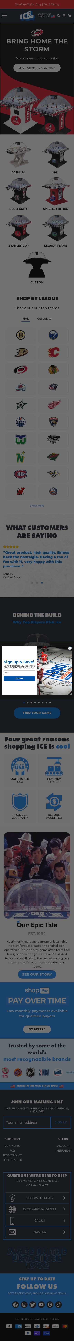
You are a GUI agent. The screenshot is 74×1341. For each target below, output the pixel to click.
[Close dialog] (69, 648)
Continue (19, 678)
